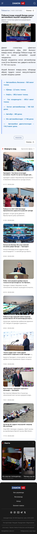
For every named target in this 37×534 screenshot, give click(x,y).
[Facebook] (11, 512)
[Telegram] (22, 512)
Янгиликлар (18, 497)
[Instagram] (15, 512)
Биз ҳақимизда (18, 492)
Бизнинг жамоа (18, 506)
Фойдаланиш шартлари (28, 531)
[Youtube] (18, 512)
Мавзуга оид (10, 149)
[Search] (34, 3)
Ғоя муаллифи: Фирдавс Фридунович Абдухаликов (18, 523)
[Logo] (18, 3)
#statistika (18, 137)
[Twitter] (25, 512)
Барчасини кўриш (27, 149)
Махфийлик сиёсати (7, 531)
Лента (7, 443)
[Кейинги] (33, 443)
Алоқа (18, 501)
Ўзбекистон (5, 10)
